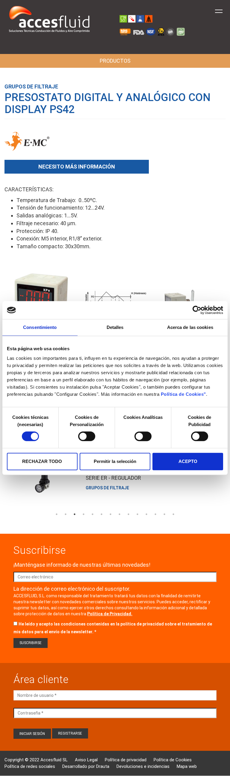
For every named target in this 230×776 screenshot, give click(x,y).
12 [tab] (155, 514)
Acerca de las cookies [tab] (190, 327)
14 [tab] (173, 514)
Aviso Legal (86, 760)
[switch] (86, 436)
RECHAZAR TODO (42, 461)
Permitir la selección (115, 461)
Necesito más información (76, 166)
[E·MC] (26, 144)
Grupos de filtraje (31, 86)
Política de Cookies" (183, 394)
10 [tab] (137, 514)
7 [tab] (111, 514)
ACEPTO (187, 461)
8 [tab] (119, 514)
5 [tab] (93, 514)
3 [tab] (75, 514)
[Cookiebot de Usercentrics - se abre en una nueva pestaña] (197, 310)
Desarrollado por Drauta (85, 766)
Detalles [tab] (115, 327)
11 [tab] (146, 514)
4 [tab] (84, 514)
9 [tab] (128, 514)
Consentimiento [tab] (40, 327)
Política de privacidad (125, 760)
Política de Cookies (173, 760)
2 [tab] (66, 514)
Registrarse (70, 733)
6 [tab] (102, 514)
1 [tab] (57, 514)
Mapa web (187, 766)
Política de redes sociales (29, 766)
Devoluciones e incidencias (143, 766)
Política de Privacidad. (109, 613)
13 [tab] (164, 514)
